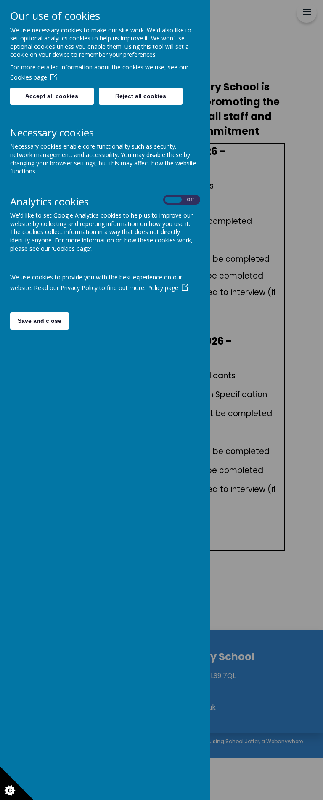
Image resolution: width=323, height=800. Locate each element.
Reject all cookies (140, 96)
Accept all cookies (51, 96)
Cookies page (28, 77)
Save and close (39, 320)
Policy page (162, 288)
